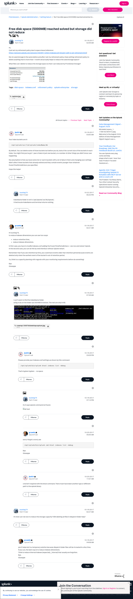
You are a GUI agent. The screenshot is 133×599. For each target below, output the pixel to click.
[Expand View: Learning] (86, 3)
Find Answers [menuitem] (52, 3)
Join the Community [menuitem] (35, 3)
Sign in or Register (109, 588)
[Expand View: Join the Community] (44, 3)
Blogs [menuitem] (73, 3)
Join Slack (110, 75)
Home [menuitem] (21, 3)
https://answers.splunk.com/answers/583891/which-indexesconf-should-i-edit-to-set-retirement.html (47, 53)
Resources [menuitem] (94, 3)
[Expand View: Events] (67, 3)
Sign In (124, 3)
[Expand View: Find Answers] (58, 3)
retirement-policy (45, 87)
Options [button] (119, 17)
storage (74, 87)
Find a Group (110, 104)
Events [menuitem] (64, 3)
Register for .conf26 (110, 41)
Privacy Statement (9, 595)
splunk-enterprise (61, 87)
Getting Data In (45, 17)
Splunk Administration (29, 17)
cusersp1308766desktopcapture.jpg (31, 326)
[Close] (58, 589)
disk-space (19, 87)
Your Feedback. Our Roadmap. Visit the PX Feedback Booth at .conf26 (110, 148)
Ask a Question (113, 9)
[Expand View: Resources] (98, 3)
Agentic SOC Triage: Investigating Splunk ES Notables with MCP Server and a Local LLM (110, 173)
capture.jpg (16, 96)
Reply (87, 109)
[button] (92, 24)
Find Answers (14, 17)
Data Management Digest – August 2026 (110, 125)
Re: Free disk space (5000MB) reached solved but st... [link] (73, 17)
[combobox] (54, 9)
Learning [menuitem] (82, 3)
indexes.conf (30, 87)
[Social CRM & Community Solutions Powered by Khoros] (119, 575)
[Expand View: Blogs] (76, 3)
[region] (30, 593)
